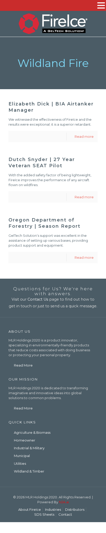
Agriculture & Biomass (32, 432)
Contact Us (38, 299)
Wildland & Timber (29, 471)
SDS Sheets (44, 514)
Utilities (20, 463)
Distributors (74, 509)
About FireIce (29, 509)
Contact (65, 514)
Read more (84, 136)
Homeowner (24, 440)
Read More (23, 365)
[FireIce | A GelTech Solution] (53, 23)
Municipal (22, 456)
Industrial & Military (29, 448)
